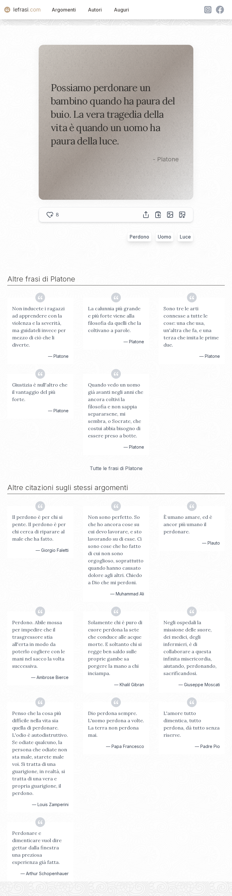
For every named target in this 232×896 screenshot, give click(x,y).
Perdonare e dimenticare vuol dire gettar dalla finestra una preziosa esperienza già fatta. (37, 847)
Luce (185, 237)
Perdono (139, 237)
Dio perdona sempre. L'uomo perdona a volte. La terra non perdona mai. (116, 724)
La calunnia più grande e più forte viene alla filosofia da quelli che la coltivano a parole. (114, 319)
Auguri (121, 10)
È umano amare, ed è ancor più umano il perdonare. (187, 524)
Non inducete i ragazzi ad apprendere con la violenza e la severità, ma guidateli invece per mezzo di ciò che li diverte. (39, 326)
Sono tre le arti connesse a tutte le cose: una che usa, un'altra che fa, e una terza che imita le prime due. (191, 326)
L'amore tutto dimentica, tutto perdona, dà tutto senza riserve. (191, 724)
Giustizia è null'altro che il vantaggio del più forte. (39, 392)
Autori (95, 10)
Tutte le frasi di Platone (116, 468)
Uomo (164, 237)
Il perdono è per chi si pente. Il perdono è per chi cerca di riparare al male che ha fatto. (39, 528)
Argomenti (64, 10)
